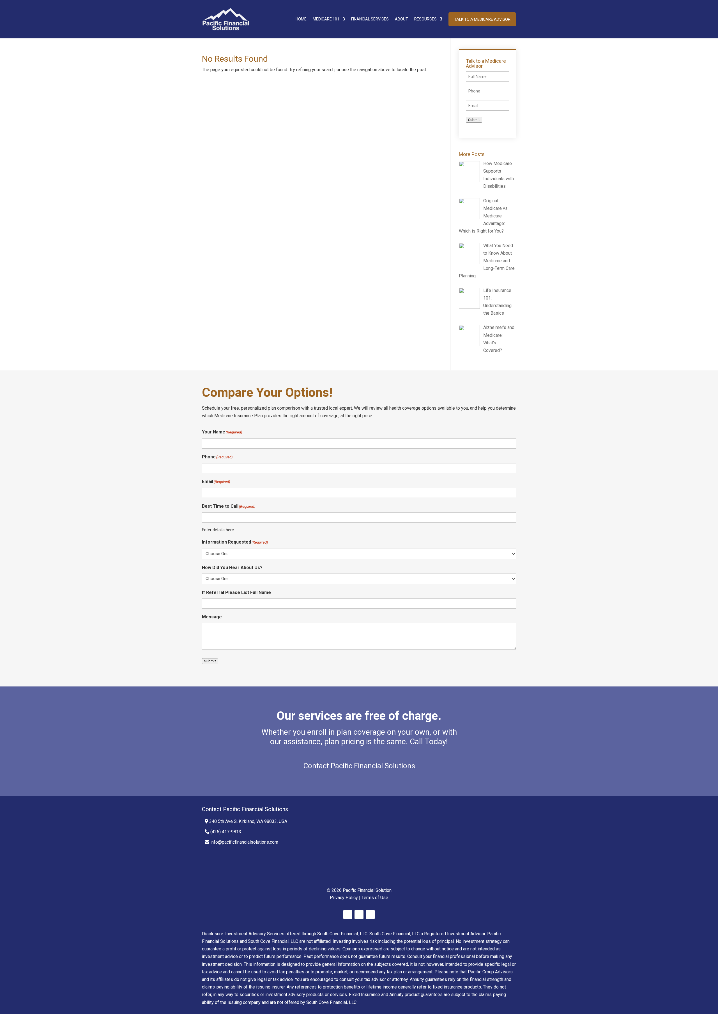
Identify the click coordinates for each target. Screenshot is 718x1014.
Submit (474, 120)
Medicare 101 (326, 19)
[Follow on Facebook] (347, 914)
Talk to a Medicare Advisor (482, 19)
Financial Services (370, 19)
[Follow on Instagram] (370, 914)
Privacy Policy (344, 897)
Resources (425, 19)
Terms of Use (375, 897)
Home (301, 19)
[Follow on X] (359, 914)
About (401, 19)
